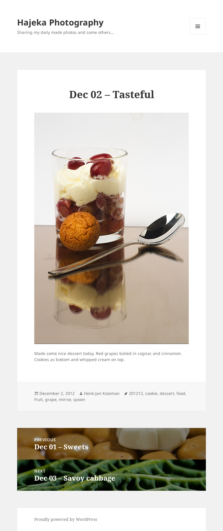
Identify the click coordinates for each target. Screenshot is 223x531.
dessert (167, 393)
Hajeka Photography (60, 22)
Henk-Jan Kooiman (102, 393)
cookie (151, 393)
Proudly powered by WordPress (65, 519)
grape (51, 399)
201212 (136, 393)
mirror (65, 399)
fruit (38, 399)
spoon (79, 399)
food (181, 393)
